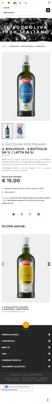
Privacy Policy (27, 380)
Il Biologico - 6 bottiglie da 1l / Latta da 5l (24, 150)
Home (4, 46)
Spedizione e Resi (13, 380)
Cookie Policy (40, 380)
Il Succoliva (29, 200)
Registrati (9, 13)
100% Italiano (12, 200)
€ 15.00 (11, 180)
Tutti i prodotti (44, 198)
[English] (20, 2)
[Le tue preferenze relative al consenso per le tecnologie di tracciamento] (47, 399)
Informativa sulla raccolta (9, 389)
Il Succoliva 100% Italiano (18, 198)
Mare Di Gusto (34, 198)
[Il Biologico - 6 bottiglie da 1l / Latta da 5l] (26, 86)
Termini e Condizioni (29, 378)
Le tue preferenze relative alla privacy (19, 386)
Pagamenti (43, 378)
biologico (20, 200)
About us (16, 378)
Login (6, 8)
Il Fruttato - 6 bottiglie (15, 309)
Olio (35, 200)
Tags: (5, 200)
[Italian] (26, 2)
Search (7, 378)
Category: (5, 198)
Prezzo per (12, 177)
